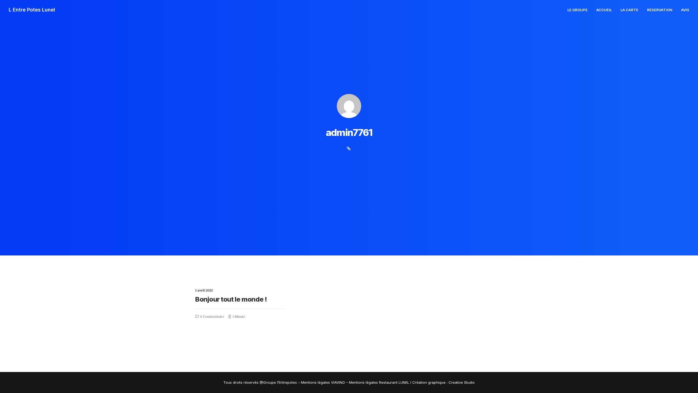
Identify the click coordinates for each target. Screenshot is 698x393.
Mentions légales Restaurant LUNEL (379, 382)
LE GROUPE (577, 10)
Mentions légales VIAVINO (323, 382)
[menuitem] (579, 10)
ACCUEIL (604, 10)
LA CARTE (629, 10)
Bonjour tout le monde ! (231, 299)
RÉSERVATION (659, 10)
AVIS (685, 10)
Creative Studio (462, 382)
